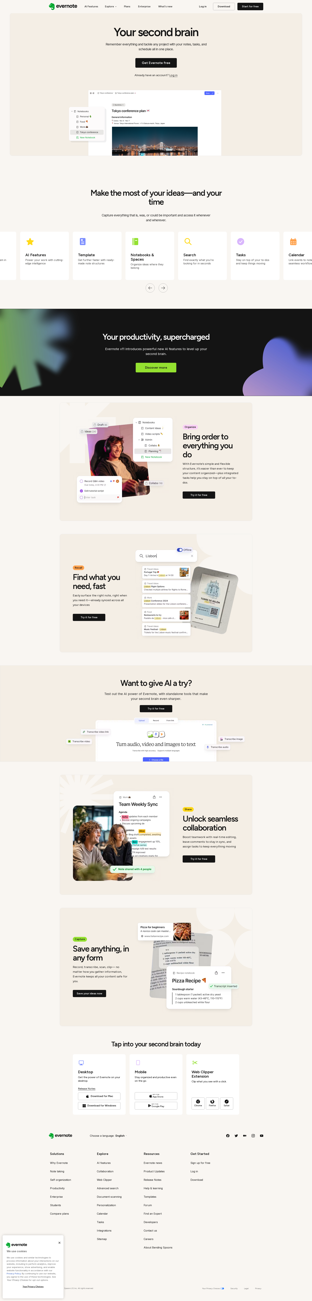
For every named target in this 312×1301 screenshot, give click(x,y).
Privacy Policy (14, 1273)
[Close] (59, 1242)
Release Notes (86, 1088)
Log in (173, 75)
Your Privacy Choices (33, 1286)
